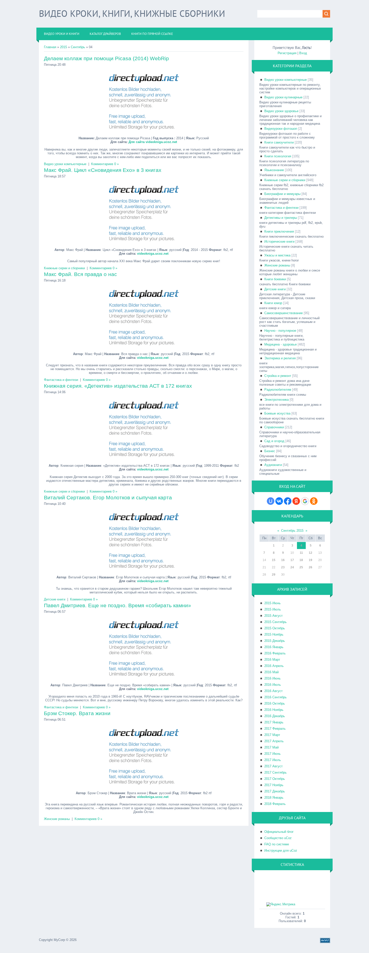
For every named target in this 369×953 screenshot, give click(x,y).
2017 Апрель (274, 741)
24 (292, 567)
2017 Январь (273, 722)
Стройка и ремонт (277, 376)
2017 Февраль (275, 728)
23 (283, 567)
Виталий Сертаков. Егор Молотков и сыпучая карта (108, 497)
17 (292, 560)
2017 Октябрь (274, 779)
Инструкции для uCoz (280, 850)
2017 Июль (272, 760)
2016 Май (271, 672)
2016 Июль (272, 685)
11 (301, 553)
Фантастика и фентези (61, 380)
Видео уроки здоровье (281, 111)
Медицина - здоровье (280, 344)
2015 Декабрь (274, 641)
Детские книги (54, 599)
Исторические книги (279, 241)
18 (301, 560)
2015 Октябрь (274, 628)
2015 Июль (272, 609)
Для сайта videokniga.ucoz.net (153, 142)
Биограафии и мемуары (282, 194)
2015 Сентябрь (275, 622)
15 (273, 560)
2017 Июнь (272, 754)
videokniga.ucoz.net (152, 253)
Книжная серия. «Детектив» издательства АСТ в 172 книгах (118, 386)
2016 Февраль (275, 653)
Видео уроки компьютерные (65, 164)
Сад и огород (274, 441)
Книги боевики (275, 279)
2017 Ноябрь (273, 785)
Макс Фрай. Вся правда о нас (80, 274)
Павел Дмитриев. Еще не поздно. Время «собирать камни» (117, 605)
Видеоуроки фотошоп (280, 128)
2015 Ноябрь (273, 634)
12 (310, 553)
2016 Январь (273, 647)
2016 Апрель (274, 666)
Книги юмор (273, 303)
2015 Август (273, 616)
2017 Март (272, 735)
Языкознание (274, 170)
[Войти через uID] (270, 501)
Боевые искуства (277, 413)
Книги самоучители (279, 142)
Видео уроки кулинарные (283, 97)
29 (273, 574)
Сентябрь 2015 (292, 530)
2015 (63, 47)
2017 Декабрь (274, 791)
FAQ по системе (276, 844)
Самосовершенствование (283, 313)
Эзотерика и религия (280, 358)
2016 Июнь (272, 678)
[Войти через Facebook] (287, 501)
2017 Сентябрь (275, 772)
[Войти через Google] (305, 501)
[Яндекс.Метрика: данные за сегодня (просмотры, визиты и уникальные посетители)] (280, 904)
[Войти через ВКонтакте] (279, 501)
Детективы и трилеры (280, 218)
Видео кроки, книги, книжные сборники (132, 13)
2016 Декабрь (274, 716)
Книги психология (277, 156)
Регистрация (287, 53)
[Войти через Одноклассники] (314, 501)
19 (310, 560)
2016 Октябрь (274, 703)
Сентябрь (78, 47)
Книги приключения (279, 231)
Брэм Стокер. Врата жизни (77, 713)
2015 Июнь (272, 603)
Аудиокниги (273, 465)
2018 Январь (273, 797)
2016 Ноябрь (273, 710)
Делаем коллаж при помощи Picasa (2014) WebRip (106, 58)
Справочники (274, 427)
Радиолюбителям (277, 389)
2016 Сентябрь (275, 697)
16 (283, 560)
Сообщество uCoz (278, 838)
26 (310, 567)
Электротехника (276, 399)
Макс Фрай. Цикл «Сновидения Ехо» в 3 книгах (102, 170)
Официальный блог (279, 832)
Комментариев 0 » (105, 164)
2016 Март (272, 659)
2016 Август (273, 691)
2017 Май (271, 747)
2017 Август (273, 766)
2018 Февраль (275, 804)
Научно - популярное (280, 330)
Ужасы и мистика (277, 255)
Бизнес (269, 451)
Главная (50, 47)
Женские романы (57, 819)
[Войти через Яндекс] (296, 501)
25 (301, 567)
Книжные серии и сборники (64, 268)
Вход (303, 53)
